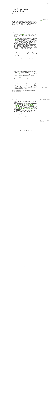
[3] (28, 97)
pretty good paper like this (25, 34)
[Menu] (1, 1)
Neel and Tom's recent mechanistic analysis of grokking (25, 108)
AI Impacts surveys (16, 39)
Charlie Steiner (15, 13)
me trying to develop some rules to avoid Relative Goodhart (25, 105)
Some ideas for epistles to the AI (20, 10)
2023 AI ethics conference (20, 20)
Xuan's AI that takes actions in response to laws (21, 73)
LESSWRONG (5, 1)
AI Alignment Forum (23, 13)
